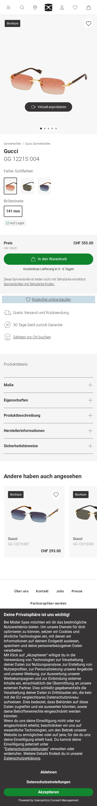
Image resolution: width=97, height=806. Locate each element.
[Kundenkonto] (62, 7)
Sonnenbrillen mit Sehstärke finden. (29, 284)
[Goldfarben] (10, 186)
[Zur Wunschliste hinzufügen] (88, 23)
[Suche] (22, 7)
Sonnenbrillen (12, 143)
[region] (48, 523)
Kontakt (42, 591)
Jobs (60, 591)
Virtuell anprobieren (52, 107)
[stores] (35, 7)
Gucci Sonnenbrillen (37, 143)
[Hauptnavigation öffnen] (8, 7)
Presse (77, 591)
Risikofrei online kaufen (51, 299)
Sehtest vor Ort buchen (32, 337)
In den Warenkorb (52, 259)
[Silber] (44, 186)
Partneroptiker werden (48, 603)
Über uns (21, 591)
